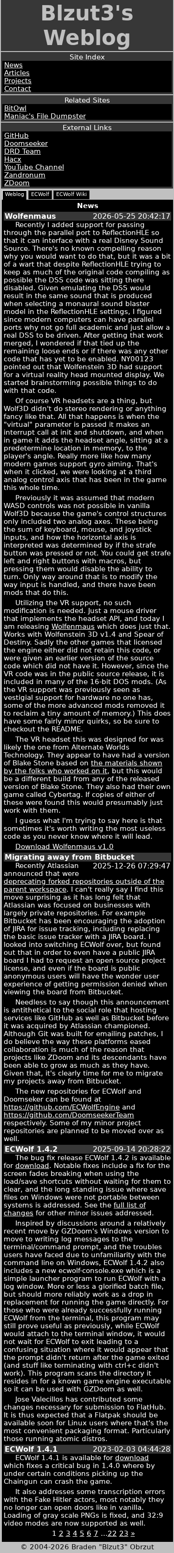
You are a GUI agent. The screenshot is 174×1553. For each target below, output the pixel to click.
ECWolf (40, 194)
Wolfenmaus (30, 216)
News (13, 65)
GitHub (16, 135)
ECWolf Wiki (71, 194)
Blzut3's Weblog (87, 25)
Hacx (12, 159)
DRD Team (22, 151)
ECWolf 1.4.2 (31, 1149)
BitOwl (15, 108)
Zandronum (24, 175)
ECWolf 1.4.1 (31, 1449)
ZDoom (17, 183)
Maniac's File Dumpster (45, 116)
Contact (17, 88)
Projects (18, 81)
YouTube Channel (34, 167)
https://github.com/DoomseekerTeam (69, 1115)
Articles (17, 73)
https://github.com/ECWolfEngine (62, 1107)
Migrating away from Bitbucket (70, 857)
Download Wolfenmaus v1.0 (64, 846)
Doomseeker (26, 143)
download (32, 1165)
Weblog (14, 194)
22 (112, 1533)
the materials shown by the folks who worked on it (83, 767)
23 (124, 1533)
